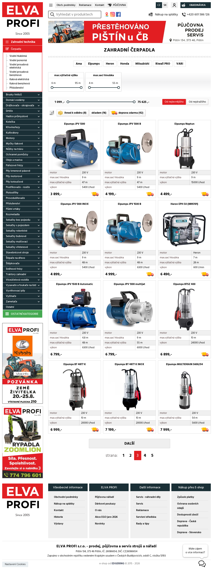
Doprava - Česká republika (186, 523)
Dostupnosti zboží (187, 514)
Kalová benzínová (20, 84)
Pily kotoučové (14, 182)
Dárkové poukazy (105, 504)
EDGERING (118, 563)
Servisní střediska (146, 517)
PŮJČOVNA (119, 5)
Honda (124, 63)
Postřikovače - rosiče (18, 187)
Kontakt (99, 5)
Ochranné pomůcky (17, 154)
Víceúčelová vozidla (17, 280)
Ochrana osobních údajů (187, 506)
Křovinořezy (13, 127)
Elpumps (94, 63)
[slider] (52, 87)
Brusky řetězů (14, 94)
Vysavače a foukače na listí (21, 285)
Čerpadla (16, 49)
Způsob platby (185, 497)
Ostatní (10, 307)
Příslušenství (17, 88)
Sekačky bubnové (16, 236)
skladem (99, 113)
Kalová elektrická (19, 79)
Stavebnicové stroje (17, 252)
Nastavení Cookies (15, 564)
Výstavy (58, 523)
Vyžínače (11, 296)
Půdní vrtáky (13, 209)
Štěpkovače (12, 263)
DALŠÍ (129, 443)
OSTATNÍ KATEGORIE (24, 314)
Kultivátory (12, 133)
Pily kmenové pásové (18, 171)
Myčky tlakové (14, 143)
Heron (110, 63)
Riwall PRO (162, 63)
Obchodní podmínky (66, 497)
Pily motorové (14, 176)
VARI (179, 63)
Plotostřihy (12, 192)
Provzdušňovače (15, 198)
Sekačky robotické (16, 231)
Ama (79, 63)
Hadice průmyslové (17, 116)
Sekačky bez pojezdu (18, 220)
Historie (58, 517)
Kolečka (10, 122)
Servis (139, 504)
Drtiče (9, 111)
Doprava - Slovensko (189, 532)
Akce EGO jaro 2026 (106, 517)
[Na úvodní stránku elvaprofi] (22, 18)
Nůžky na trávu (14, 149)
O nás (98, 510)
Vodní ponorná (18, 60)
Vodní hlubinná (18, 56)
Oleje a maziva (14, 160)
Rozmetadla (12, 214)
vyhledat (52, 14)
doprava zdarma (131, 113)
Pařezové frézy (14, 165)
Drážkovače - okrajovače (20, 105)
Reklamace (85, 5)
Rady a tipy (142, 523)
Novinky (100, 523)
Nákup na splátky (166, 14)
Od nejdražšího (197, 102)
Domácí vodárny (15, 100)
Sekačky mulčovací (17, 242)
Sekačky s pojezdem (17, 225)
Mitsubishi (142, 63)
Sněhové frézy (14, 269)
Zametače (11, 301)
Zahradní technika (23, 42)
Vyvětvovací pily (15, 291)
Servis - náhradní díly (148, 497)
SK (165, 5)
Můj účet (174, 5)
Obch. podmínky (66, 5)
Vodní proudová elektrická (19, 66)
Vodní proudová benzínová (19, 73)
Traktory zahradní (16, 274)
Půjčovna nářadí (104, 497)
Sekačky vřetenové (17, 247)
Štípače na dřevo (15, 258)
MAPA (106, 14)
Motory (10, 138)
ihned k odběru (75, 113)
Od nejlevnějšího (174, 102)
